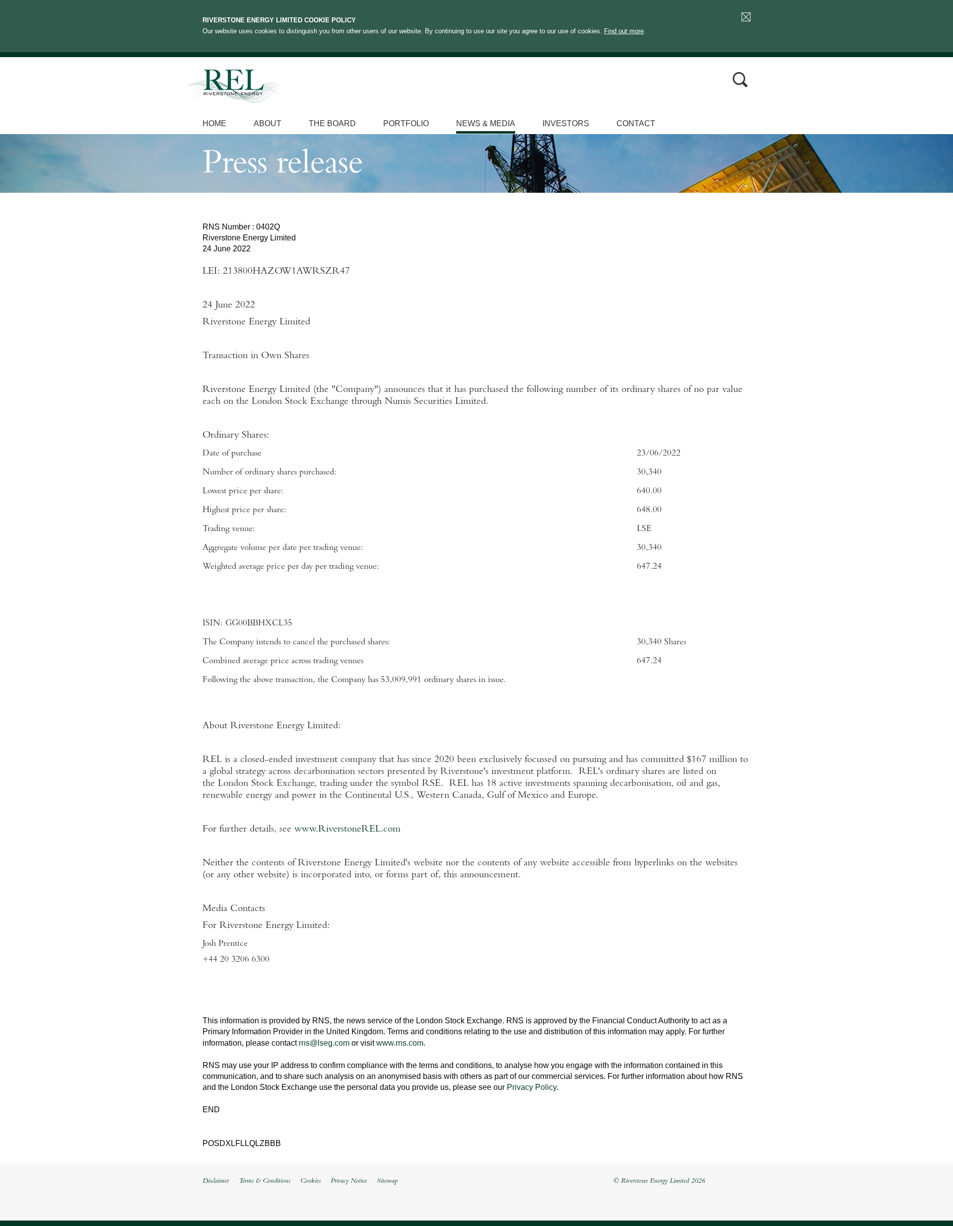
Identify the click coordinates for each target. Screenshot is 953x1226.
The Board (332, 123)
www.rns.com (399, 1043)
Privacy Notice (349, 1181)
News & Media (485, 123)
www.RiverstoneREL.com (347, 830)
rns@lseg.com (324, 1043)
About (267, 123)
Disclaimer (216, 1181)
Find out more (624, 31)
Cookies (310, 1181)
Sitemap (387, 1181)
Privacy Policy (531, 1087)
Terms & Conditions (264, 1181)
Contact (635, 123)
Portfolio (406, 123)
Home (214, 123)
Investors (566, 123)
